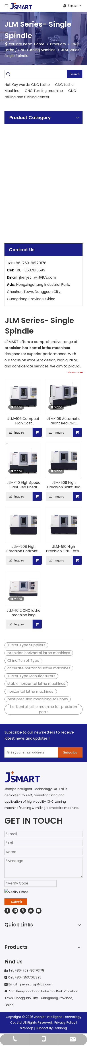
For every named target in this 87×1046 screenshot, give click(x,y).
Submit (16, 902)
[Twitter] (23, 910)
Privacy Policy (64, 1022)
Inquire (19, 432)
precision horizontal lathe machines (38, 652)
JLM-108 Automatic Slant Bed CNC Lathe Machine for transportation (64, 421)
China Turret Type (23, 660)
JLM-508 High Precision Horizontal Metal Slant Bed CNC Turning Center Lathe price (23, 548)
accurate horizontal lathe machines (38, 668)
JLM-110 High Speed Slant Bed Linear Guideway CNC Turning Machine (23, 484)
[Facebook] (7, 910)
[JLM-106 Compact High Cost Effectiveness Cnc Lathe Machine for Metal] (23, 396)
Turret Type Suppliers (26, 645)
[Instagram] (38, 910)
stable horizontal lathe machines (36, 683)
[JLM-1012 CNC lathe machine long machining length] (23, 588)
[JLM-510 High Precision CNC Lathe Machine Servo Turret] (63, 524)
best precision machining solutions (37, 699)
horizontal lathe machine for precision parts (43, 709)
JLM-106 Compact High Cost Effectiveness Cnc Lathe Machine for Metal (23, 421)
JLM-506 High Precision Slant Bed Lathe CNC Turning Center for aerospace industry (64, 484)
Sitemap (26, 1028)
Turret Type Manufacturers (31, 676)
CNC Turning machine (44, 90)
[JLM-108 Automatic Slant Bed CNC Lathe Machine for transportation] (63, 396)
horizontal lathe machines (30, 691)
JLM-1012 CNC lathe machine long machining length (23, 612)
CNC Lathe (41, 84)
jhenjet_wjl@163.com (37, 277)
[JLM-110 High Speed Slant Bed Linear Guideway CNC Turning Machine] (23, 460)
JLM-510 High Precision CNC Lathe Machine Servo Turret (63, 548)
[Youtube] (31, 910)
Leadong (60, 1028)
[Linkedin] (15, 910)
